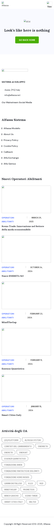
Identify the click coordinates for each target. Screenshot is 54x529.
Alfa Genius (10, 163)
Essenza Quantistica (13, 368)
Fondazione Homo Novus (16, 477)
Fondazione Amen (13, 465)
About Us (8, 134)
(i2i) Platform (11, 440)
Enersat (23, 452)
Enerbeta (43, 446)
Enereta (8, 452)
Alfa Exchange (11, 157)
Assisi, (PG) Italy (12, 90)
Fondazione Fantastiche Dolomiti (21, 471)
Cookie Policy (11, 146)
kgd (41, 483)
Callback (8, 151)
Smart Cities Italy (11, 415)
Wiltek (32, 502)
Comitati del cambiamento (18, 446)
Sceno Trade (31, 496)
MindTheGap (9, 322)
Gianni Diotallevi (13, 483)
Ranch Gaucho (11, 496)
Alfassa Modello (12, 128)
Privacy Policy (11, 140)
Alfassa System (33, 440)
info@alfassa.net (12, 95)
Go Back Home (27, 40)
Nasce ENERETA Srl (13, 276)
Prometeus (28, 489)
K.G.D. (30, 483)
